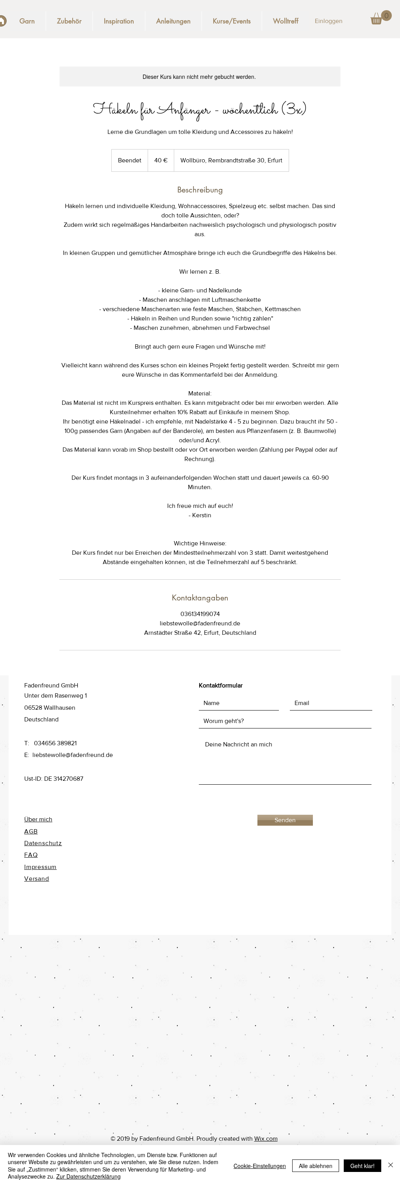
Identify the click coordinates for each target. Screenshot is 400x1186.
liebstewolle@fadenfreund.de (72, 754)
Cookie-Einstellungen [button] (260, 1166)
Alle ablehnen (315, 1166)
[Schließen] (390, 1165)
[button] (381, 17)
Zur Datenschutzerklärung (88, 1176)
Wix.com (266, 1138)
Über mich (38, 819)
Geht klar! (362, 1166)
